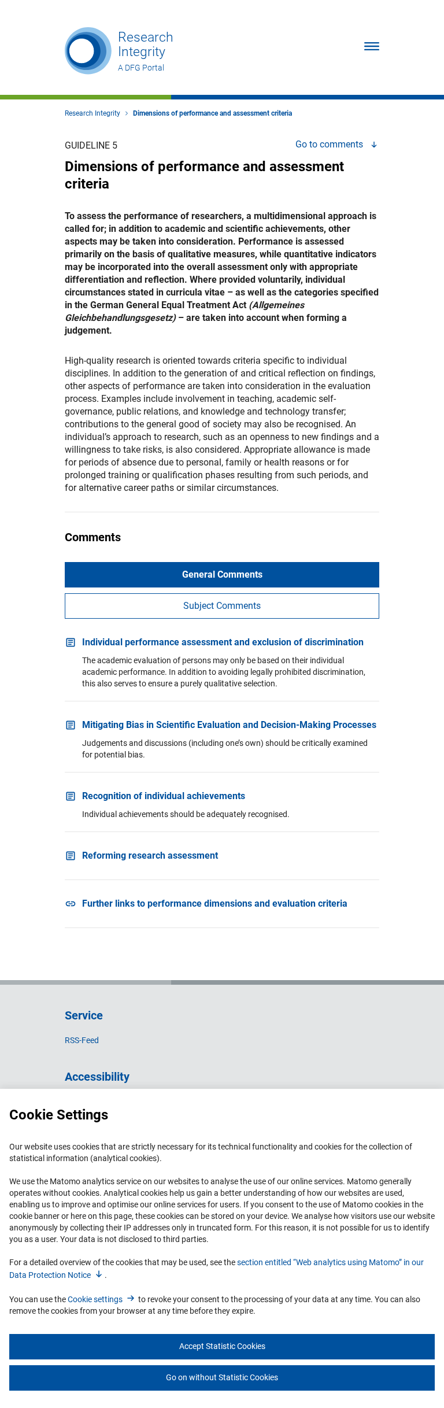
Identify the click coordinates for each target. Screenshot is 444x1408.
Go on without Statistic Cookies (222, 1377)
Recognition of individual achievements (163, 795)
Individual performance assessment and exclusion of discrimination (223, 642)
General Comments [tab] (222, 574)
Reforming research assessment (150, 855)
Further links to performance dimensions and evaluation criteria (214, 903)
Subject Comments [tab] (222, 605)
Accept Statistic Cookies (222, 1346)
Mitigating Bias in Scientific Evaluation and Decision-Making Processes (229, 724)
